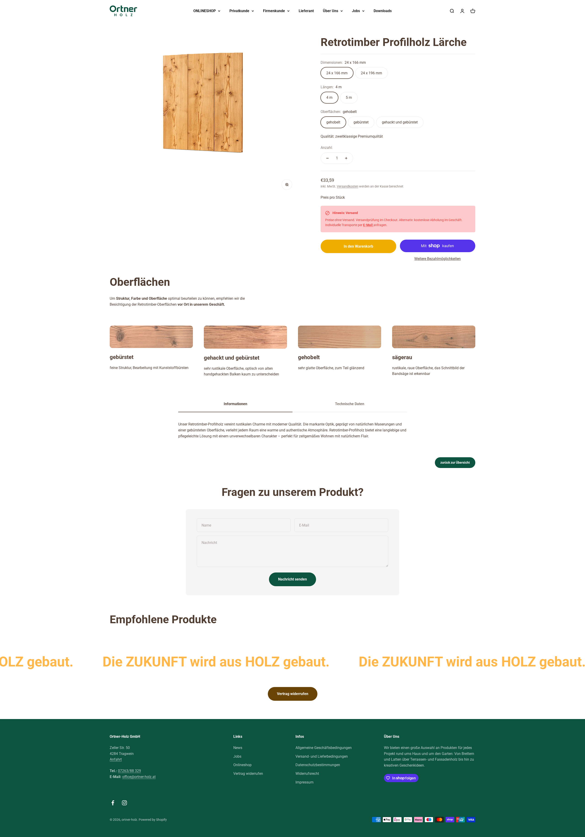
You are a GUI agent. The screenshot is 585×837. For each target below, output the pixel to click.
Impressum (304, 782)
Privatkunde (239, 11)
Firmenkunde (274, 11)
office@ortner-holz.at (139, 777)
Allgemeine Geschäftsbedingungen (323, 748)
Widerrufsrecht (307, 773)
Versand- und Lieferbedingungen (321, 756)
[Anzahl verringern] (327, 158)
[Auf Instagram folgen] (124, 803)
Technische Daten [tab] (349, 404)
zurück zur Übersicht (455, 462)
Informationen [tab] (235, 404)
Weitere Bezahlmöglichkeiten (437, 259)
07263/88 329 (129, 771)
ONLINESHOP (204, 11)
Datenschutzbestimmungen (317, 765)
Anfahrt (116, 759)
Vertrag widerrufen (292, 694)
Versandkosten (347, 186)
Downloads (383, 11)
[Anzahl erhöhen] (346, 158)
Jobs (356, 11)
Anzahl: (327, 147)
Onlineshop (242, 765)
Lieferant (306, 11)
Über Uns (330, 11)
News (237, 748)
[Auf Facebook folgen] (113, 803)
